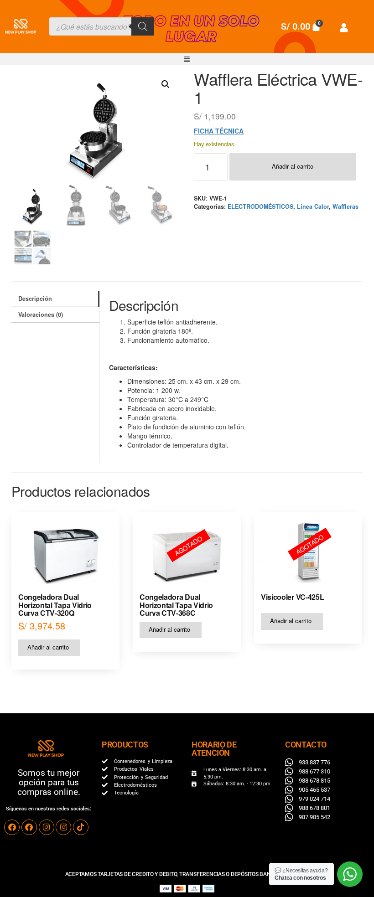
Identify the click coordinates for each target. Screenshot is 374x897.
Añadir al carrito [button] (48, 647)
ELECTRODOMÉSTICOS (260, 206)
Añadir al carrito (292, 166)
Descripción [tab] (35, 298)
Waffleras (345, 206)
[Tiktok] (80, 827)
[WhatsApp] (350, 874)
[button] (187, 59)
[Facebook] (12, 827)
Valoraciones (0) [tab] (40, 314)
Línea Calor (313, 206)
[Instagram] (46, 827)
